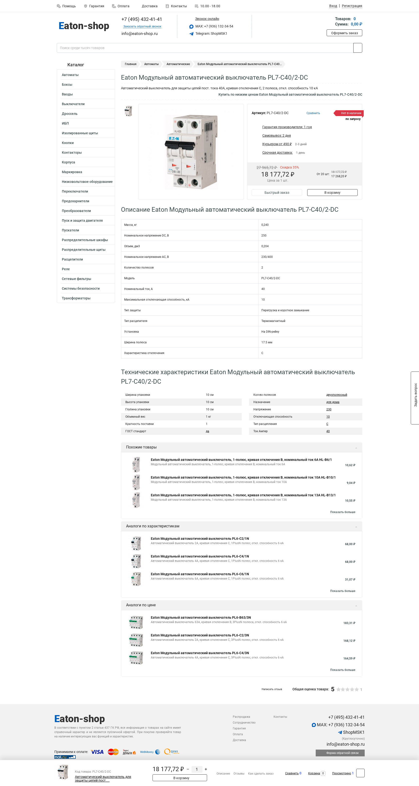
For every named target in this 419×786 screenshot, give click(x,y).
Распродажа (241, 716)
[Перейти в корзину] (330, 22)
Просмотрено (341, 773)
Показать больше (342, 512)
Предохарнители (75, 201)
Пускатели (70, 230)
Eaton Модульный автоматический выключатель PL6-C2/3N (200, 635)
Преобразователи (76, 211)
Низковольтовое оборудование (87, 182)
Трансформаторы (76, 298)
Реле (66, 269)
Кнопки (68, 143)
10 (328, 416)
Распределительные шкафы (85, 240)
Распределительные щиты (83, 250)
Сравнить (292, 773)
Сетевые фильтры (76, 279)
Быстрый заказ (277, 192)
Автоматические (178, 64)
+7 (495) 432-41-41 (141, 19)
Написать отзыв (272, 689)
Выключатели (73, 104)
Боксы (67, 84)
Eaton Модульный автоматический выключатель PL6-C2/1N (200, 539)
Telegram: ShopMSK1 (211, 33)
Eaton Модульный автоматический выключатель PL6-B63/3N (201, 617)
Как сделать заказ (261, 773)
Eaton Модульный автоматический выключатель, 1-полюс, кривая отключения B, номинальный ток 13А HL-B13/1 (243, 495)
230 (328, 409)
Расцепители (72, 259)
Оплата (123, 6)
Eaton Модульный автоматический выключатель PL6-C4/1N (200, 556)
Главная (131, 64)
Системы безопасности (81, 288)
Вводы (67, 94)
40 (328, 431)
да (207, 431)
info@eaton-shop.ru (345, 744)
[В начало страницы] (360, 773)
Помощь (69, 6)
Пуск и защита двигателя (82, 220)
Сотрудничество (244, 722)
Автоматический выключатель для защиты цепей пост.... (103, 778)
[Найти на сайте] (357, 48)
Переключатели (75, 191)
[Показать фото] (128, 111)
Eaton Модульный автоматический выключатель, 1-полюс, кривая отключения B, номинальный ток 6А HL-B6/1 (241, 460)
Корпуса (68, 162)
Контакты (179, 6)
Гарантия (96, 6)
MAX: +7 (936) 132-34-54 (214, 26)
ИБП (65, 123)
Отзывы (239, 773)
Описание (223, 773)
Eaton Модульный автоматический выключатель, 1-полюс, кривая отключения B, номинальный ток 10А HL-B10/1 (243, 477)
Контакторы (72, 152)
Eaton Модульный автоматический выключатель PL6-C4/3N (200, 653)
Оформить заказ (344, 33)
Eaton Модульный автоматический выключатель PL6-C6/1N (200, 574)
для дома (332, 402)
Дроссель (70, 114)
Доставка (149, 6)
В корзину (332, 192)
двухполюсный (336, 395)
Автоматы (70, 75)
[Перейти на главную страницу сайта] (84, 26)
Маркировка (72, 172)
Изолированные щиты (80, 133)
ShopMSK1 (353, 732)
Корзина (314, 773)
